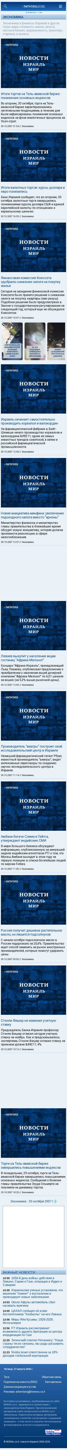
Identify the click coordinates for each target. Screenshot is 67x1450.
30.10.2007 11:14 (10, 775)
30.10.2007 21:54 (10, 126)
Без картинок (53, 1381)
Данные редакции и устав (20, 1386)
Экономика (13, 17)
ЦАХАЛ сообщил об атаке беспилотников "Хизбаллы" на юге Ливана (32, 1312)
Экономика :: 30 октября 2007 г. (32, 1201)
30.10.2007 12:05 (10, 685)
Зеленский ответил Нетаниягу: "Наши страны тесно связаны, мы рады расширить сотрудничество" (33, 1344)
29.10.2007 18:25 (10, 1192)
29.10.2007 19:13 (10, 1049)
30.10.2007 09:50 (10, 959)
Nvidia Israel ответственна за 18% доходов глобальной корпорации (30, 1354)
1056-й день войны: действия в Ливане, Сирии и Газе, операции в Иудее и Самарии (32, 1281)
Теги (6, 1376)
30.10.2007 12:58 (10, 451)
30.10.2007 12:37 (10, 542)
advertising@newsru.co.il (30, 1391)
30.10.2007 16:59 (10, 216)
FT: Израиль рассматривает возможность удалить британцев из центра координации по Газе (32, 1332)
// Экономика (26, 126)
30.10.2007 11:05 (10, 869)
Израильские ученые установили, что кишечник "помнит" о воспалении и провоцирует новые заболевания (33, 1294)
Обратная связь (51, 1376)
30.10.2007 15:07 (10, 317)
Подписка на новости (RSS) (20, 1381)
